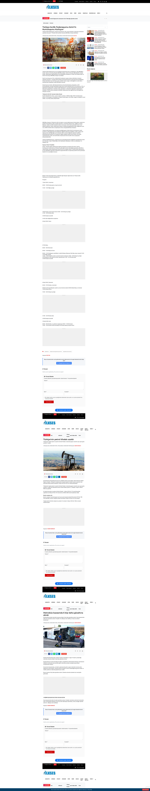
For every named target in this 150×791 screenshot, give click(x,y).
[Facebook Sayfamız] (100, 1)
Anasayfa (76, 1)
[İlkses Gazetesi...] (52, 6)
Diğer (98, 13)
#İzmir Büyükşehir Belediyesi (56, 351)
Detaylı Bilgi (89, 789)
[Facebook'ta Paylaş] (48, 68)
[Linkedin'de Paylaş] (58, 68)
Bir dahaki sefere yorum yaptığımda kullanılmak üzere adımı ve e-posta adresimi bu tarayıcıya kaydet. (63, 398)
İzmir (75, 13)
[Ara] (105, 27)
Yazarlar (91, 1)
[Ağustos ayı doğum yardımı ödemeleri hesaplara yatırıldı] (90, 52)
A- (78, 65)
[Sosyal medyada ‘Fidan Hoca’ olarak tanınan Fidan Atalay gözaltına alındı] (90, 46)
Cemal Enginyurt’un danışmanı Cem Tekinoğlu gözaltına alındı (81, 435)
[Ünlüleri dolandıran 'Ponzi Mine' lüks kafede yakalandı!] (90, 64)
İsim (45, 391)
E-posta (67, 391)
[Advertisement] (86, 7)
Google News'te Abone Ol (65, 363)
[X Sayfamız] (98, 1)
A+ (81, 65)
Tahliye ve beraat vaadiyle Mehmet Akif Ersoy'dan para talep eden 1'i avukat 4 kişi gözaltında (100, 40)
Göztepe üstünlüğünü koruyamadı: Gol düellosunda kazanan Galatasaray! (54, 435)
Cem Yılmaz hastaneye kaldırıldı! (69, 435)
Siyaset (61, 13)
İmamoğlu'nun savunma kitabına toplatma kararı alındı (99, 58)
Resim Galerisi (81, 1)
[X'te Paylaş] (51, 68)
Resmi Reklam (92, 13)
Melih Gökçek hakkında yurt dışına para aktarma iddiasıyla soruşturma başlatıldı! (68, 18)
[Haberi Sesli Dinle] (76, 65)
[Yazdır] (83, 65)
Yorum (46, 380)
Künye (95, 1)
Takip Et (63, 67)
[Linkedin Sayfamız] (104, 1)
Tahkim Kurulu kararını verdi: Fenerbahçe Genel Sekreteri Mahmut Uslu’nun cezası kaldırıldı (100, 33)
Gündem (55, 13)
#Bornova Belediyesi (67, 351)
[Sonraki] (107, 19)
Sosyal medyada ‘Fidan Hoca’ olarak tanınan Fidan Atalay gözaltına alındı (100, 47)
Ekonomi (66, 13)
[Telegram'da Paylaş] (56, 68)
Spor (71, 13)
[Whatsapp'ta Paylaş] (53, 68)
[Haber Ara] (106, 13)
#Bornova (47, 351)
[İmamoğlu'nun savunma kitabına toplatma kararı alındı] (90, 58)
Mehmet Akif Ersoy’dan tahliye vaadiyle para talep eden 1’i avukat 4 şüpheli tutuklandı (73, 435)
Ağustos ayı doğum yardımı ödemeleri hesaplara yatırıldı (100, 52)
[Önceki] (105, 19)
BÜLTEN (75, 35)
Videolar (86, 1)
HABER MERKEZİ (77, 445)
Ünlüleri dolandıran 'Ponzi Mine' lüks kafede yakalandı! (100, 64)
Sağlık (79, 13)
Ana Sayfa (46, 23)
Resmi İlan (85, 13)
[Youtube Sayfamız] (106, 1)
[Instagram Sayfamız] (102, 1)
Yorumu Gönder (49, 401)
